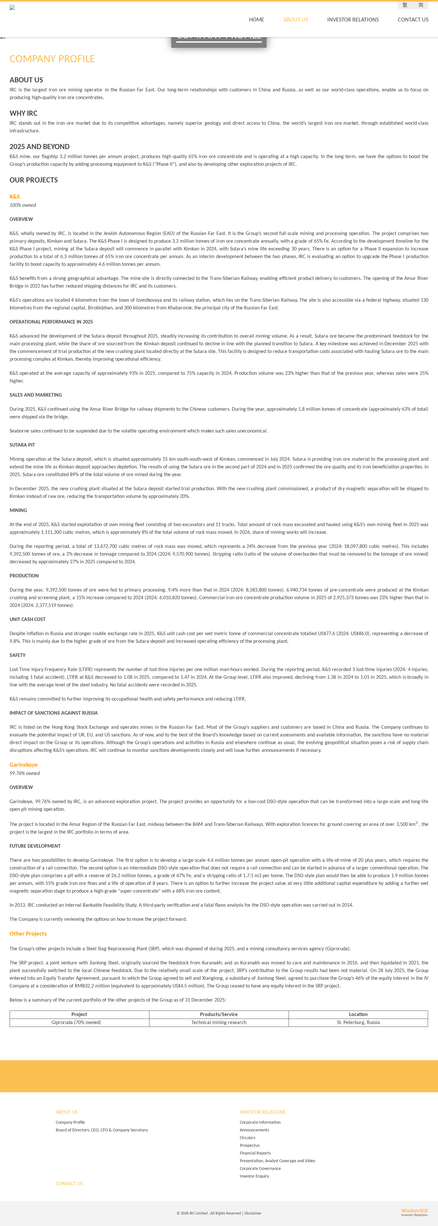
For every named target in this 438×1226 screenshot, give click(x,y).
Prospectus (249, 1145)
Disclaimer (253, 1213)
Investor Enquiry (254, 1176)
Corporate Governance (260, 1168)
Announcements (254, 1130)
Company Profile (70, 1122)
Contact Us (413, 20)
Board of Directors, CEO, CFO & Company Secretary (102, 1130)
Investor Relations (353, 20)
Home (256, 20)
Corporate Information (260, 1122)
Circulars (247, 1138)
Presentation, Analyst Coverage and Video (277, 1161)
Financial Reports (255, 1153)
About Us (295, 20)
